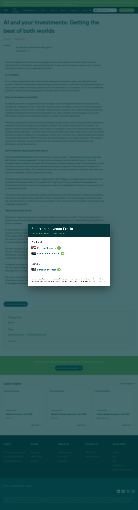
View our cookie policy (96, 281)
